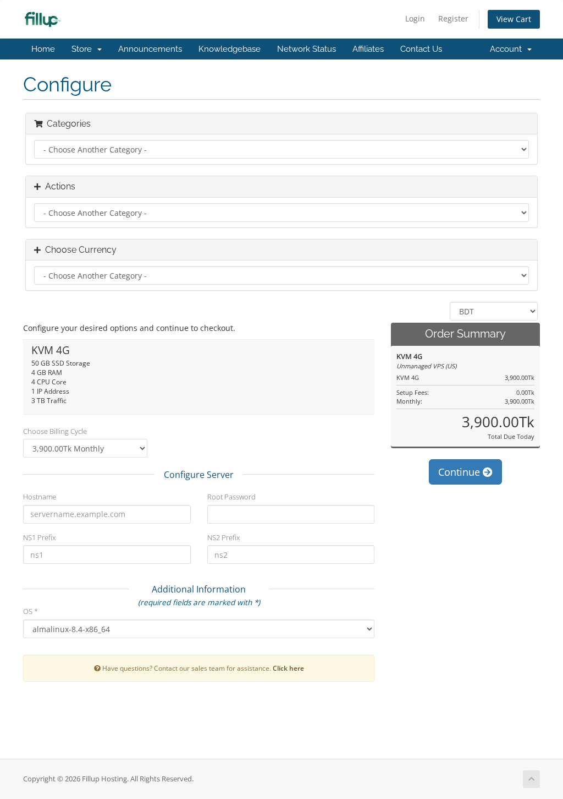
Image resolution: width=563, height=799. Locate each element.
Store (83, 49)
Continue (460, 472)
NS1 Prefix (39, 537)
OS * (30, 611)
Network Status (306, 49)
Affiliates (368, 49)
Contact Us (421, 49)
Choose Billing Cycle (55, 431)
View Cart (513, 19)
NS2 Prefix (223, 537)
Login (415, 18)
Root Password (231, 497)
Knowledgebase (229, 49)
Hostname (39, 497)
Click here (288, 668)
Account (508, 49)
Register (453, 18)
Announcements (150, 49)
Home (43, 49)
